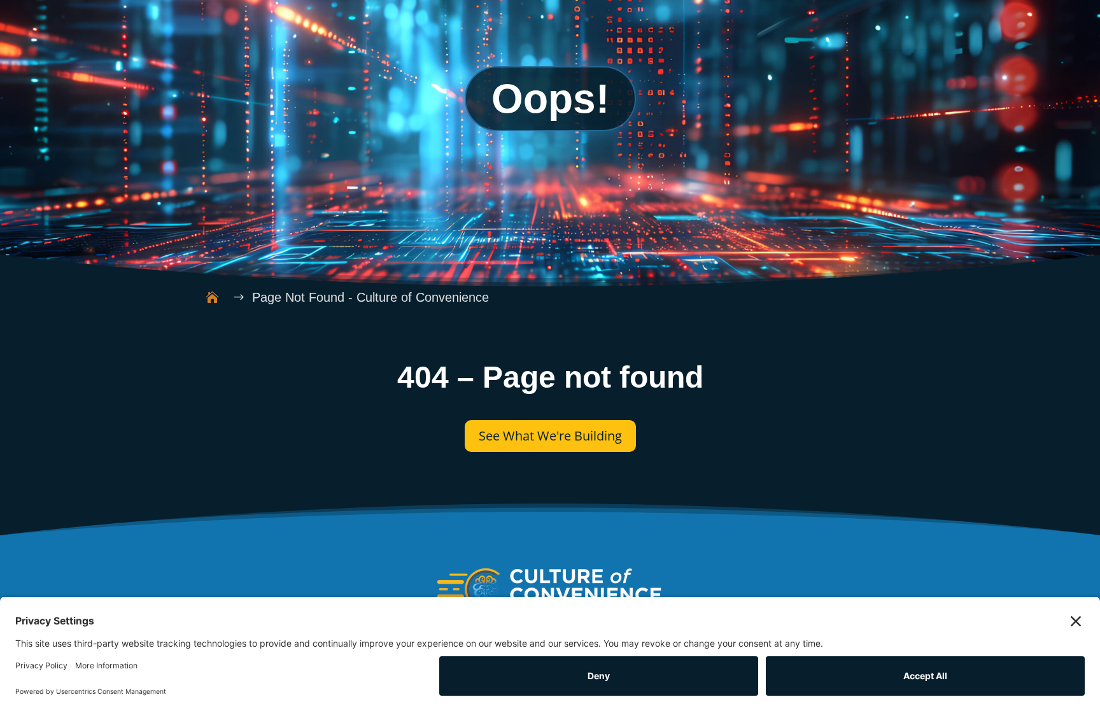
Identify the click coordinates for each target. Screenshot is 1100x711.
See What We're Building (550, 435)
